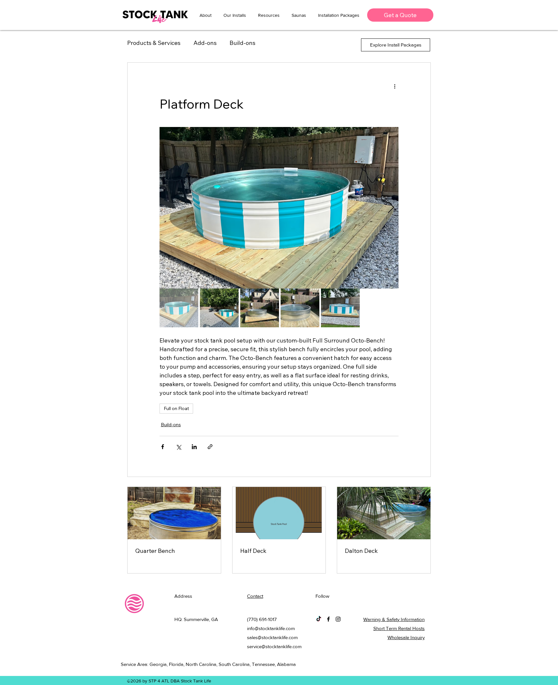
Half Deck (253, 550)
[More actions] (394, 86)
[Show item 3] (259, 308)
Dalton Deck (361, 550)
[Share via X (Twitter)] (178, 447)
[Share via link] (210, 447)
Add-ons (205, 43)
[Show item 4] (300, 308)
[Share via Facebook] (163, 447)
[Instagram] (338, 619)
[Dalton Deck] (383, 513)
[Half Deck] (279, 513)
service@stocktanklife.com (274, 646)
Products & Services (154, 43)
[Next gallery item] (391, 208)
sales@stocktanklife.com (272, 637)
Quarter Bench (155, 550)
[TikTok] (318, 619)
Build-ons (242, 43)
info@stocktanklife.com (271, 628)
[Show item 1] (179, 308)
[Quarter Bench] (174, 513)
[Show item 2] (219, 308)
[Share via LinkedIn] (194, 447)
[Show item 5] (340, 308)
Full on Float (176, 408)
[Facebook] (328, 619)
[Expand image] (279, 208)
